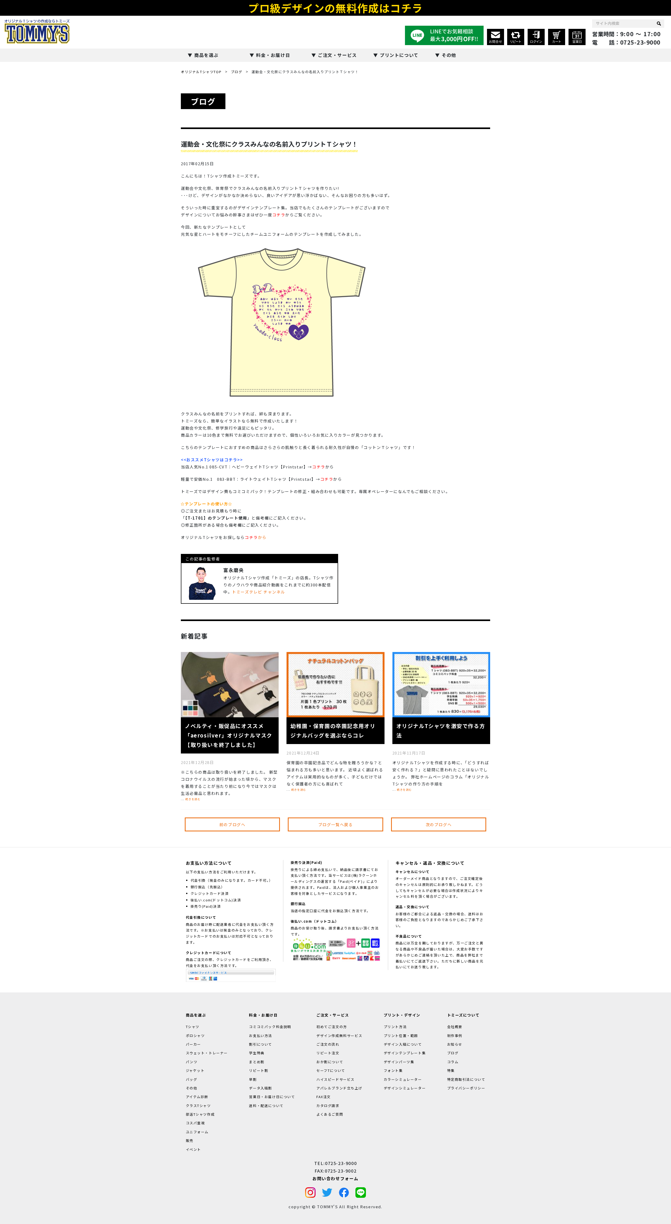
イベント (193, 1149)
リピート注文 (327, 1052)
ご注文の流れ (327, 1044)
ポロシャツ (195, 1035)
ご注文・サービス (337, 55)
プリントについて (399, 55)
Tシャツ (192, 1026)
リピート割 (258, 1070)
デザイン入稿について (403, 1044)
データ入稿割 (260, 1088)
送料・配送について (266, 1105)
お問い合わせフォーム (335, 1178)
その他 (449, 55)
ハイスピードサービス (335, 1079)
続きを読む (193, 799)
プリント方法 (395, 1026)
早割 (253, 1079)
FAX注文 (323, 1096)
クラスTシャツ (198, 1105)
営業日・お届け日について (272, 1096)
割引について (260, 1044)
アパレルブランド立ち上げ (339, 1088)
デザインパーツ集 (399, 1061)
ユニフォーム (197, 1131)
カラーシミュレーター (403, 1079)
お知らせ (454, 1044)
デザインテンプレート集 (405, 1052)
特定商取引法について (466, 1079)
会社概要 (454, 1026)
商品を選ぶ (206, 55)
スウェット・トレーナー (207, 1052)
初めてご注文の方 (331, 1026)
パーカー (193, 1044)
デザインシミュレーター (405, 1088)
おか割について (329, 1061)
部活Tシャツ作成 (200, 1114)
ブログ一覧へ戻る (335, 824)
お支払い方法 (260, 1035)
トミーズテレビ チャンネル (258, 592)
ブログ (236, 71)
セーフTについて (330, 1070)
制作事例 (454, 1035)
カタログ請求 (327, 1105)
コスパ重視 (195, 1122)
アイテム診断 (197, 1096)
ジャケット (195, 1070)
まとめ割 (256, 1061)
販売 (189, 1140)
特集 (451, 1070)
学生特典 (256, 1052)
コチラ (278, 214)
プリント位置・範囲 (401, 1035)
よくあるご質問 (329, 1114)
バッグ (191, 1079)
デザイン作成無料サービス (339, 1035)
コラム (453, 1061)
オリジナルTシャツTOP (201, 71)
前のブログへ (232, 824)
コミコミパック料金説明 (270, 1026)
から (256, 537)
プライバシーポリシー (466, 1088)
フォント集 (393, 1070)
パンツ (192, 1061)
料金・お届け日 (273, 55)
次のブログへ (439, 824)
